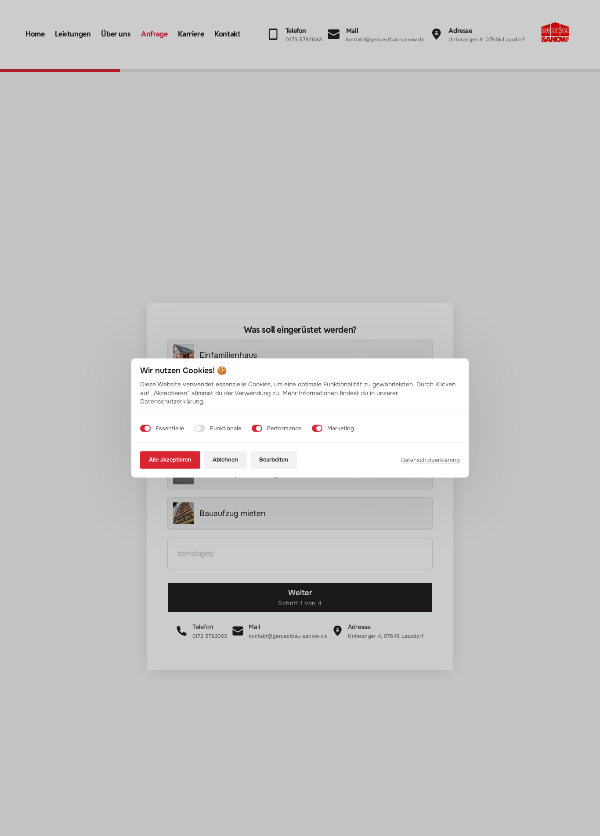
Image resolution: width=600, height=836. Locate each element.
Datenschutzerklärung (430, 460)
